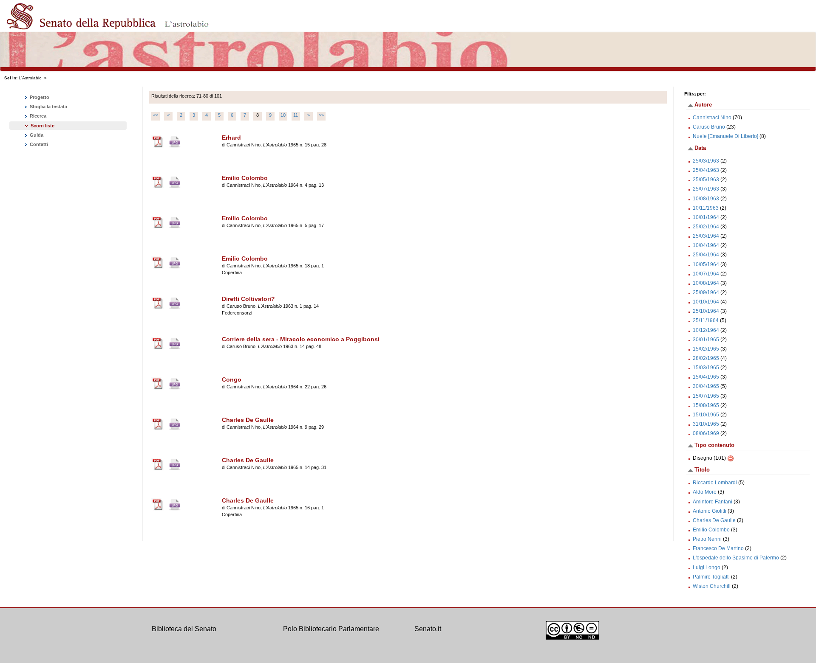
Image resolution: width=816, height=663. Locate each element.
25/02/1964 (706, 227)
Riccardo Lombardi (715, 483)
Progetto (38, 97)
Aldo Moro (705, 492)
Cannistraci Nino (712, 118)
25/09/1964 (706, 292)
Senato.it (427, 628)
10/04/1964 (706, 245)
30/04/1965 (706, 386)
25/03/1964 (706, 236)
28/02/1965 (706, 358)
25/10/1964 (706, 311)
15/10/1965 (706, 415)
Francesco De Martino (718, 548)
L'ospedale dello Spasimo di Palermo (736, 558)
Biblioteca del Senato (184, 628)
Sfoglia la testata (47, 106)
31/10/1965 (706, 424)
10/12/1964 (706, 330)
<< (155, 115)
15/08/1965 (706, 405)
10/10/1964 (706, 302)
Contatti (38, 144)
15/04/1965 (706, 377)
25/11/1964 (706, 320)
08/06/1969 (706, 433)
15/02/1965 (706, 349)
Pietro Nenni (707, 539)
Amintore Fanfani (712, 502)
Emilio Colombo (711, 530)
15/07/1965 (706, 396)
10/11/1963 (706, 208)
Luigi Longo (706, 567)
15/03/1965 (706, 368)
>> (321, 115)
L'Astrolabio (30, 78)
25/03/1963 (706, 161)
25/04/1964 (706, 255)
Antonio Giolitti (709, 511)
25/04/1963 (706, 170)
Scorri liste (42, 125)
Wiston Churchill (712, 586)
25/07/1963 (706, 189)
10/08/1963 (706, 199)
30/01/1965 (706, 340)
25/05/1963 (706, 180)
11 (295, 115)
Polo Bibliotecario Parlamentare (331, 628)
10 (283, 115)
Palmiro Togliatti (711, 577)
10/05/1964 (706, 264)
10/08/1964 (706, 283)
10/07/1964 (706, 274)
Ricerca (37, 115)
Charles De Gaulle (714, 520)
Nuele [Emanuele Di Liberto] (725, 136)
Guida (35, 135)
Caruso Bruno (709, 127)
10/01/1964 (706, 217)
